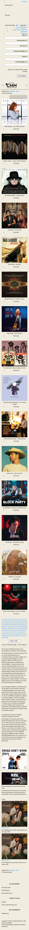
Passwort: (23, 45)
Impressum (5, 926)
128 (16, 634)
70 (5, 626)
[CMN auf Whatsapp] (19, 876)
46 (18, 623)
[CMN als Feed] (25, 97)
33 (23, 621)
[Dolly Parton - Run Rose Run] (14, 319)
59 (13, 624)
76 (15, 626)
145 (5, 637)
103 (9, 630)
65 (23, 624)
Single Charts (5, 827)
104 (12, 630)
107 (18, 630)
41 (10, 623)
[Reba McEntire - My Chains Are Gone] (14, 112)
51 (26, 623)
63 (20, 624)
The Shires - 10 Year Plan (14, 230)
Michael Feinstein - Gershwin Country (14, 299)
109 (23, 630)
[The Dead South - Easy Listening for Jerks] (14, 353)
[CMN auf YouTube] (21, 97)
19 (25, 619)
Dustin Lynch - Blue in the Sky (14, 473)
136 (9, 635)
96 (21, 628)
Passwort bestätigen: (20, 51)
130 (21, 634)
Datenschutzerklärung (7, 924)
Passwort (7, 15)
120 (22, 632)
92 (15, 628)
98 (25, 628)
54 (5, 624)
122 (3, 634)
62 (18, 624)
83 (26, 626)
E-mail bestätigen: (21, 62)
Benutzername (9, 5)
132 (25, 634)
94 (18, 628)
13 (15, 619)
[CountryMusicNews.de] (11, 85)
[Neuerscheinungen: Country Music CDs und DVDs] (14, 778)
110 (25, 630)
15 (19, 619)
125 (9, 634)
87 (7, 628)
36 (2, 623)
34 (25, 621)
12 (14, 619)
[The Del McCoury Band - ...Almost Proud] (14, 424)
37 (4, 623)
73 (10, 626)
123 (5, 634)
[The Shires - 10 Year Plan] (14, 215)
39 (7, 623)
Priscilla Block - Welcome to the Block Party (14, 507)
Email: (24, 56)
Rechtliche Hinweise (19, 924)
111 (2, 632)
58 (12, 624)
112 (5, 632)
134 (5, 635)
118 (18, 632)
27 (13, 621)
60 (15, 624)
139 (16, 635)
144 (3, 637)
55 (7, 624)
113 (7, 632)
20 (2, 621)
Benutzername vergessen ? (20, 29)
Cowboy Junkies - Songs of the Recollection (14, 161)
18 (23, 619)
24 (8, 621)
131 (23, 634)
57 (10, 624)
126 (12, 634)
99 (26, 628)
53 (4, 624)
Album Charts (5, 860)
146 (7, 637)
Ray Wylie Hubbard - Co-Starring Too (14, 195)
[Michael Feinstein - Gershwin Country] (14, 284)
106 (16, 630)
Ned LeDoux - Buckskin (14, 264)
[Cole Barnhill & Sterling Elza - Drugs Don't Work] (14, 758)
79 (20, 626)
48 (21, 623)
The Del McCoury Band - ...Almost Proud (14, 438)
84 (2, 628)
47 (20, 623)
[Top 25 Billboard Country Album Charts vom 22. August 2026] (14, 846)
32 (21, 621)
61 (16, 624)
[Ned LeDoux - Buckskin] (14, 250)
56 (8, 624)
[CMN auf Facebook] (12, 97)
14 (17, 619)
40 (8, 623)
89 (10, 628)
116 (13, 632)
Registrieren (24, 31)
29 (16, 621)
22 (5, 621)
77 (16, 626)
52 (2, 624)
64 (21, 624)
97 (23, 628)
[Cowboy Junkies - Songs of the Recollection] (14, 146)
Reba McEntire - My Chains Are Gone (14, 126)
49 (23, 623)
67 (26, 624)
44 (15, 623)
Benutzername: (21, 40)
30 (18, 621)
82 (25, 626)
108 (21, 630)
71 (7, 626)
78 (18, 626)
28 (15, 621)
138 (14, 635)
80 (21, 626)
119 (20, 632)
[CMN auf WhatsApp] (18, 97)
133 (3, 635)
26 (12, 621)
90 (12, 628)
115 (11, 632)
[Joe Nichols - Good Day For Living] (14, 527)
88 (8, 628)
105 (14, 630)
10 (11, 619)
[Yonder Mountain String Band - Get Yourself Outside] (14, 388)
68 (2, 626)
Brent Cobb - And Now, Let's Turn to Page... (14, 611)
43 (13, 623)
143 (25, 635)
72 (8, 626)
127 (14, 634)
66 (25, 624)
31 (20, 621)
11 (12, 619)
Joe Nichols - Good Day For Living (14, 542)
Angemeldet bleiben (10, 25)
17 (22, 619)
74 (12, 626)
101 (5, 630)
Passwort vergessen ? (21, 28)
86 (5, 628)
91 (13, 628)
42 (12, 623)
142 (23, 635)
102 (7, 630)
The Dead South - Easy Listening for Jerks (14, 368)
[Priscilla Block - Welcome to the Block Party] (14, 493)
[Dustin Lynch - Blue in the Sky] (14, 458)
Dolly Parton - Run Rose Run (14, 333)
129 (18, 634)
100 (3, 630)
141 (21, 635)
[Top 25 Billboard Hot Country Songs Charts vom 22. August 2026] (14, 813)
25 (10, 621)
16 (20, 619)
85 (4, 628)
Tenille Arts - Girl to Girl (15, 576)
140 (18, 635)
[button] (7, 893)
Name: (24, 35)
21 (4, 621)
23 (7, 621)
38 (5, 623)
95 (20, 628)
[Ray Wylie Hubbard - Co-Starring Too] (14, 181)
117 (16, 632)
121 (24, 632)
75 (13, 626)
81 (23, 626)
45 (16, 623)
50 (25, 623)
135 (7, 635)
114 (9, 632)
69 (4, 626)
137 (12, 635)
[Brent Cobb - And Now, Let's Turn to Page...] (14, 596)
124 (7, 634)
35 (26, 621)
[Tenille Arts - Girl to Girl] (14, 562)
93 (16, 628)
